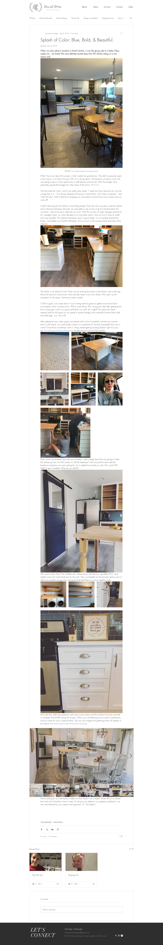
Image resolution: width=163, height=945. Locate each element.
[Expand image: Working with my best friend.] (65, 433)
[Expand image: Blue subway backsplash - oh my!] (54, 389)
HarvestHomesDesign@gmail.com (77, 932)
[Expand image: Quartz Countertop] (54, 351)
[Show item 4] (76, 790)
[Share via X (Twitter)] (47, 829)
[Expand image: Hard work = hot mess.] (110, 389)
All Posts (32, 18)
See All (131, 849)
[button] (107, 7)
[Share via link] (58, 829)
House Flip (75, 18)
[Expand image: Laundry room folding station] (53, 594)
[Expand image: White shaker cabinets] (110, 594)
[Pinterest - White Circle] (122, 935)
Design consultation (91, 18)
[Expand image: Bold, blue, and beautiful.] (83, 389)
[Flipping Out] (82, 862)
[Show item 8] (129, 790)
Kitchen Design (61, 18)
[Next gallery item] (131, 756)
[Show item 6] (102, 790)
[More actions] (121, 33)
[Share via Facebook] (41, 829)
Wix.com (102, 936)
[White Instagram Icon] (119, 935)
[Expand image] (81, 756)
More (120, 18)
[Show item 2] (49, 790)
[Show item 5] (89, 790)
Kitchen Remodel (46, 18)
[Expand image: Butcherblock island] (97, 351)
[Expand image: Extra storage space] (81, 594)
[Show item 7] (116, 790)
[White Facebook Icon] (116, 935)
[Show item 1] (36, 790)
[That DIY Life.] (45, 862)
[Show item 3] (62, 790)
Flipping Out (73, 875)
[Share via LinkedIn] (52, 829)
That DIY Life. (37, 875)
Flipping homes (108, 18)
